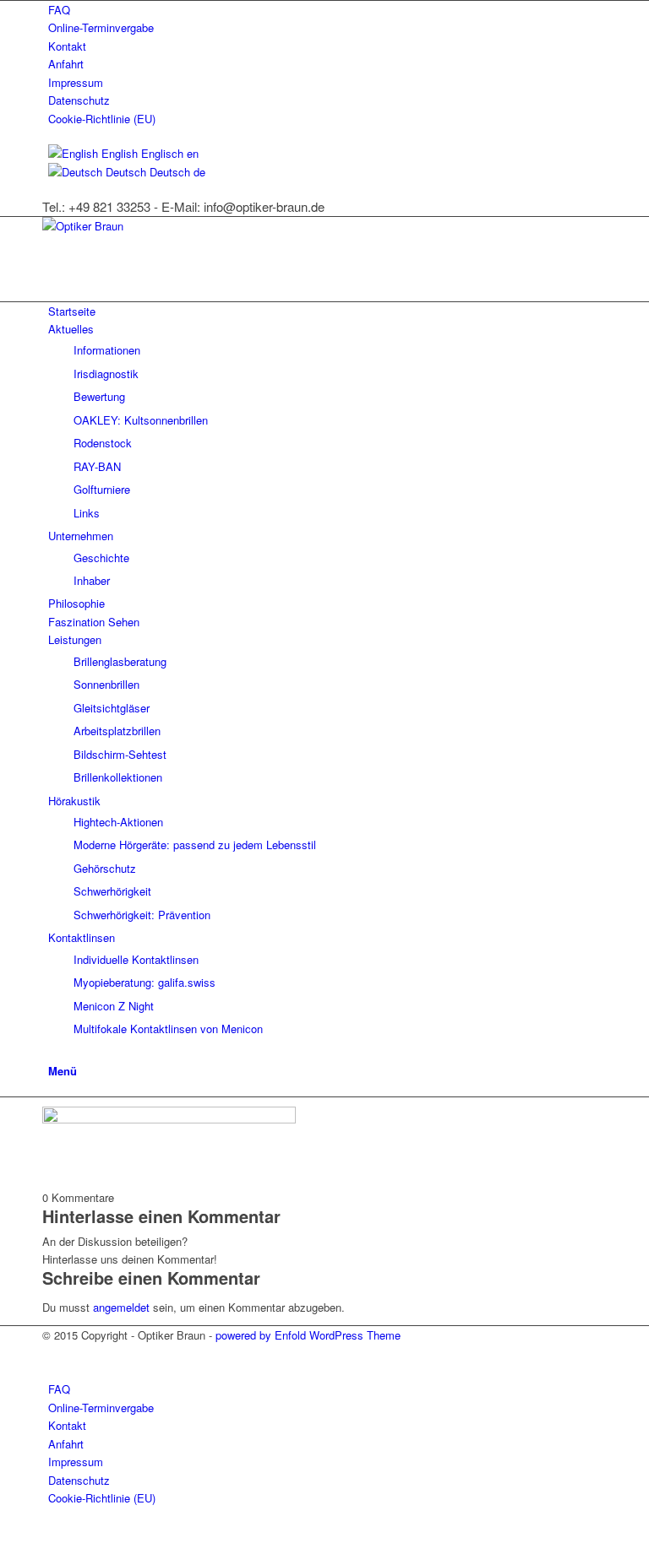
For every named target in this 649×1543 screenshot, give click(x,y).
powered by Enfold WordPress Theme (308, 1335)
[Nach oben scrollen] (4, 1532)
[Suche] (52, 1051)
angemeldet (121, 1307)
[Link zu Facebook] (52, 1353)
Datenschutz (79, 100)
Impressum (75, 82)
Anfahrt (66, 64)
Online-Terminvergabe (101, 27)
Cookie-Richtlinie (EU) (101, 119)
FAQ (59, 10)
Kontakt (67, 46)
